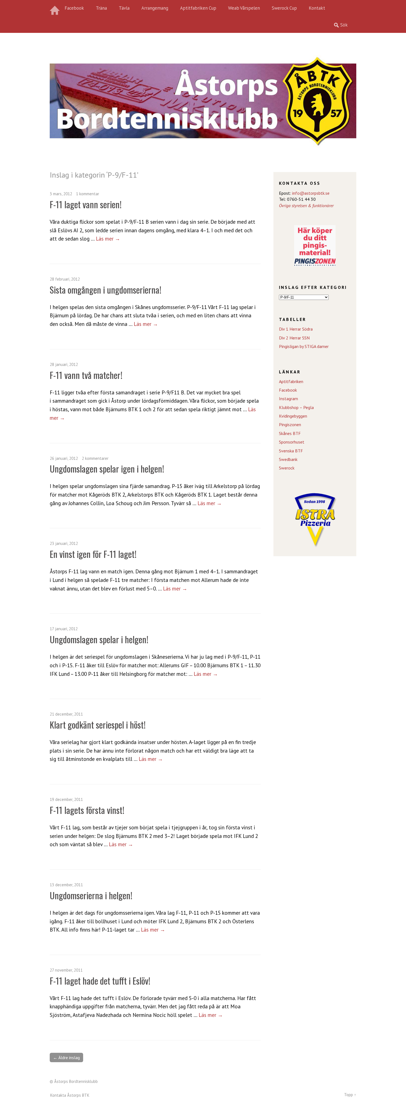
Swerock (286, 468)
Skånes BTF (290, 433)
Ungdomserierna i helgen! (91, 895)
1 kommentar (87, 193)
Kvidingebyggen (293, 416)
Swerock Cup (284, 8)
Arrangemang (154, 8)
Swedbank (288, 459)
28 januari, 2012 (64, 364)
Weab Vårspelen (244, 8)
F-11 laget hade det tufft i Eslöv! (100, 980)
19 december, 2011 (66, 799)
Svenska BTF (291, 450)
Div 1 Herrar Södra (296, 329)
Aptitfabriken (291, 381)
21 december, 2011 (66, 714)
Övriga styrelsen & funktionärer (306, 205)
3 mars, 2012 (61, 193)
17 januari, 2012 (64, 628)
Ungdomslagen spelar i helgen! (99, 639)
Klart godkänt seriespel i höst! (98, 724)
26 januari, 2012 (64, 458)
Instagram (288, 398)
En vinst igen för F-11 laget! (93, 553)
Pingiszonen (290, 424)
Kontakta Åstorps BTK (69, 1095)
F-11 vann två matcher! (86, 374)
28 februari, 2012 (65, 279)
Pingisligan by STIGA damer (304, 346)
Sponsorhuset (291, 442)
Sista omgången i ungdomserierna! (105, 289)
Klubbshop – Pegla (296, 407)
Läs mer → (108, 238)
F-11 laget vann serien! (86, 204)
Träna (101, 8)
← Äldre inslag (66, 1057)
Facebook (74, 8)
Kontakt (317, 8)
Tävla (124, 8)
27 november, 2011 (66, 970)
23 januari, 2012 (64, 543)
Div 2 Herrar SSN (294, 338)
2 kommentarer (95, 458)
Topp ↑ (350, 1094)
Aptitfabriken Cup (198, 8)
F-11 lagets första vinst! (87, 809)
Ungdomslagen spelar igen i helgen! (107, 468)
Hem (55, 8)
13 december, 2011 (66, 884)
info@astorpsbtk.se (310, 193)
